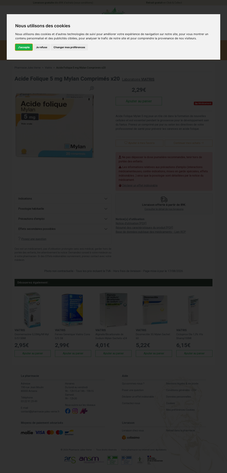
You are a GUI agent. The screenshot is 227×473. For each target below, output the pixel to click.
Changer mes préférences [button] (69, 47)
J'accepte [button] (24, 47)
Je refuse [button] (41, 47)
